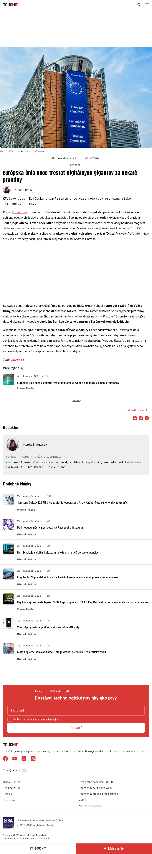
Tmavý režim (11, 770)
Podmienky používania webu (96, 787)
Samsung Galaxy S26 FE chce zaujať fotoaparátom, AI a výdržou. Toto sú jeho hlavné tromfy (72, 502)
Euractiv (19, 212)
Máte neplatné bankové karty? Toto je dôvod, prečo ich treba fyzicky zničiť (61, 652)
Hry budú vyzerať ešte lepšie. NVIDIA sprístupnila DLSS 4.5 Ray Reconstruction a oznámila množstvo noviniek (82, 602)
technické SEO (12, 838)
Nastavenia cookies (90, 806)
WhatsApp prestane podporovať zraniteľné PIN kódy (48, 627)
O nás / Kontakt (12, 782)
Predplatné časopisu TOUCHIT (97, 782)
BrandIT (7, 793)
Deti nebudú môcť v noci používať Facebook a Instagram (50, 527)
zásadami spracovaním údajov (42, 719)
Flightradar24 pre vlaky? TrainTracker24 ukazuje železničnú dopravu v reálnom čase (67, 577)
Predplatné (9, 800)
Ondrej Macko (26, 509)
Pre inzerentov (11, 787)
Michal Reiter (24, 190)
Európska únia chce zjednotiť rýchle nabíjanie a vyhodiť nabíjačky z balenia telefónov (68, 383)
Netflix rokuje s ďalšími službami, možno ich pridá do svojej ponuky (57, 552)
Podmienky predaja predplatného (98, 793)
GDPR (82, 799)
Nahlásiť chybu (135, 410)
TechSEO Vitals (42, 838)
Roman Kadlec (26, 388)
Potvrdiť (76, 727)
